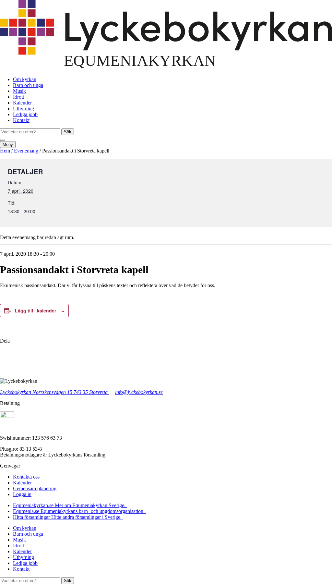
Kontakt (21, 120)
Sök (67, 131)
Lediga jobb (25, 114)
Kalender (22, 102)
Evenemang (26, 150)
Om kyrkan (24, 79)
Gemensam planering (34, 488)
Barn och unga (28, 85)
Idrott (18, 97)
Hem (5, 150)
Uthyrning (23, 108)
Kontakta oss (26, 477)
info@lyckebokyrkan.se (139, 392)
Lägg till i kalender (35, 310)
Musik (19, 91)
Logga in (22, 494)
